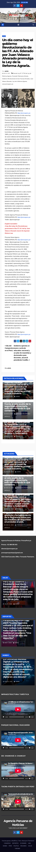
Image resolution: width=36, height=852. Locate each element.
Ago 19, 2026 (8, 681)
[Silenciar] (29, 717)
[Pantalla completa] (32, 717)
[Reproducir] (3, 717)
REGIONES (23, 846)
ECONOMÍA (23, 843)
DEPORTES (15, 843)
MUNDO (5, 846)
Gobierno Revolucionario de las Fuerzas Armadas (16, 78)
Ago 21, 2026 (10, 509)
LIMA (29, 843)
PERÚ (4, 36)
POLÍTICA (16, 846)
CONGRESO (7, 843)
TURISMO (17, 848)
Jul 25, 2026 (8, 604)
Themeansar (31, 840)
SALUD (30, 846)
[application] (18, 709)
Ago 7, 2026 (8, 642)
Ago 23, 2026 (10, 471)
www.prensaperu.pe (7, 84)
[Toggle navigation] (18, 24)
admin (7, 71)
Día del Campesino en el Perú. (9, 348)
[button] (33, 24)
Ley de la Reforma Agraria (19, 81)
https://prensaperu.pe (23, 113)
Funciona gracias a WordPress (10, 840)
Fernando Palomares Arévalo (20, 76)
